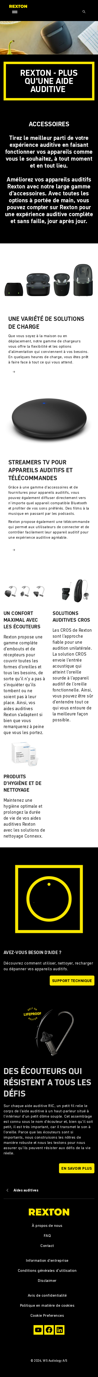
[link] (49, 316)
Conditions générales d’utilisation (47, 1270)
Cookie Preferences (47, 1315)
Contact (47, 1245)
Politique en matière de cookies (47, 1305)
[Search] (84, 11)
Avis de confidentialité (47, 1295)
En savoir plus (76, 1168)
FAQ (47, 1235)
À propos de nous (47, 1225)
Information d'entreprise (47, 1260)
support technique (72, 980)
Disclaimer (47, 1280)
